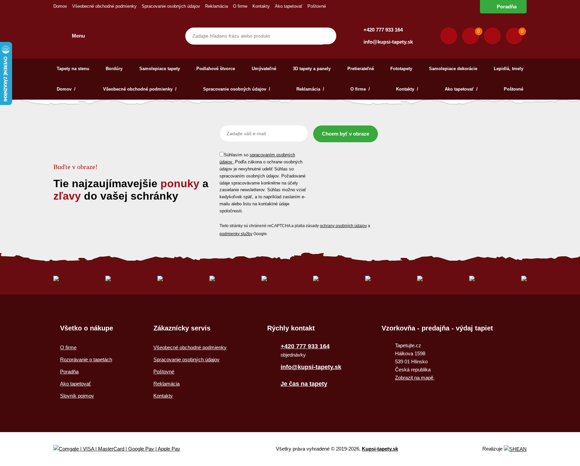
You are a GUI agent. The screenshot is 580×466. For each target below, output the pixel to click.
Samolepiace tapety (159, 68)
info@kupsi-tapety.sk (388, 42)
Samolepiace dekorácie (453, 68)
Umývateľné (264, 68)
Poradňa (507, 6)
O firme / (360, 89)
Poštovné (316, 6)
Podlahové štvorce (215, 68)
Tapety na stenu (73, 68)
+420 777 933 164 (383, 30)
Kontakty (261, 6)
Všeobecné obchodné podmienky (104, 6)
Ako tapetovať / (461, 89)
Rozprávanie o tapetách (86, 359)
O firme (240, 6)
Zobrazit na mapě (415, 377)
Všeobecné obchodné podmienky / (140, 89)
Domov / (67, 89)
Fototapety (401, 68)
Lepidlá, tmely (508, 68)
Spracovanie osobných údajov (171, 6)
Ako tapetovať (288, 6)
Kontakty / (407, 89)
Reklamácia (216, 6)
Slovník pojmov (77, 396)
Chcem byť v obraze (345, 134)
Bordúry (114, 68)
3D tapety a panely (312, 68)
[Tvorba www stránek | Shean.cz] (515, 449)
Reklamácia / (310, 89)
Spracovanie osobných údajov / (236, 89)
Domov (60, 6)
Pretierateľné (360, 68)
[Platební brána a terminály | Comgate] (122, 449)
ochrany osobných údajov (343, 225)
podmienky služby (236, 233)
